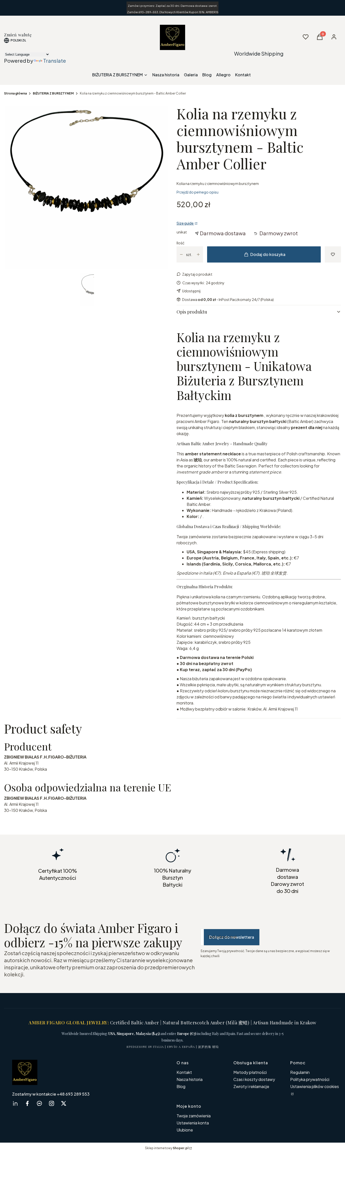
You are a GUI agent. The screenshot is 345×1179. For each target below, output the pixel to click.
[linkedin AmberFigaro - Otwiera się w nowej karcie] (15, 1103)
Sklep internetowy (166, 1148)
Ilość (180, 243)
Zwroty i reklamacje (251, 1086)
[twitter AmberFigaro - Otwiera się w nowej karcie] (64, 1103)
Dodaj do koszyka (267, 254)
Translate (54, 60)
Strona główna (15, 93)
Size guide (185, 223)
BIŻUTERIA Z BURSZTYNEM (53, 93)
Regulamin (300, 1072)
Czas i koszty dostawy (254, 1079)
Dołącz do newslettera (231, 937)
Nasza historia (190, 1079)
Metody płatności (250, 1072)
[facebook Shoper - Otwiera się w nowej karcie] (27, 1103)
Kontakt (184, 1072)
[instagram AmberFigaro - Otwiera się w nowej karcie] (51, 1103)
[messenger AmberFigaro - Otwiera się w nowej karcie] (39, 1103)
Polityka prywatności (309, 1079)
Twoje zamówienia (194, 1115)
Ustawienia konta (193, 1122)
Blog (181, 1086)
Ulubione (185, 1130)
